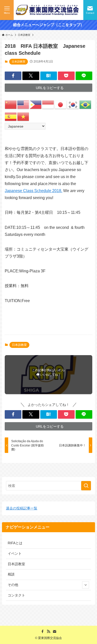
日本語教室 (18, 61)
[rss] (48, 631)
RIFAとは (15, 543)
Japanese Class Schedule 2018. (33, 191)
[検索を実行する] (86, 485)
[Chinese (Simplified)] (11, 105)
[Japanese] (60, 105)
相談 (11, 574)
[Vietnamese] (23, 117)
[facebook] (42, 631)
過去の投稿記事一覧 (21, 508)
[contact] (54, 631)
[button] (13, 76)
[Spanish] (11, 117)
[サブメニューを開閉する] (85, 584)
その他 (13, 585)
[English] (23, 105)
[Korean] (73, 105)
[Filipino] (36, 105)
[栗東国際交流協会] (48, 10)
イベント (15, 553)
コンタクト (16, 595)
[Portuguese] (85, 105)
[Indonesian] (48, 105)
